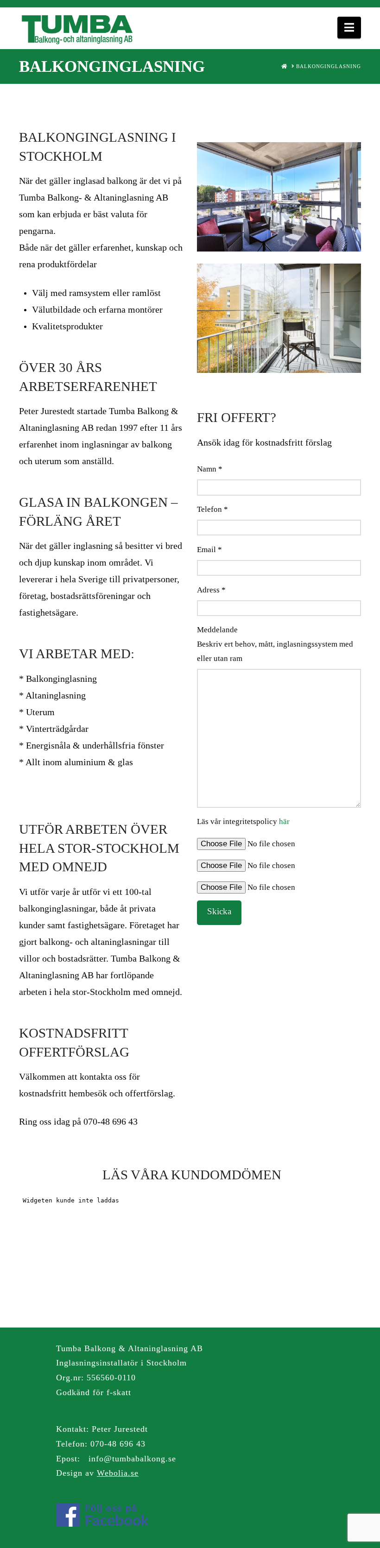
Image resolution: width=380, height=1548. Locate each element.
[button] (349, 27)
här (284, 821)
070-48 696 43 (118, 1443)
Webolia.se (118, 1473)
